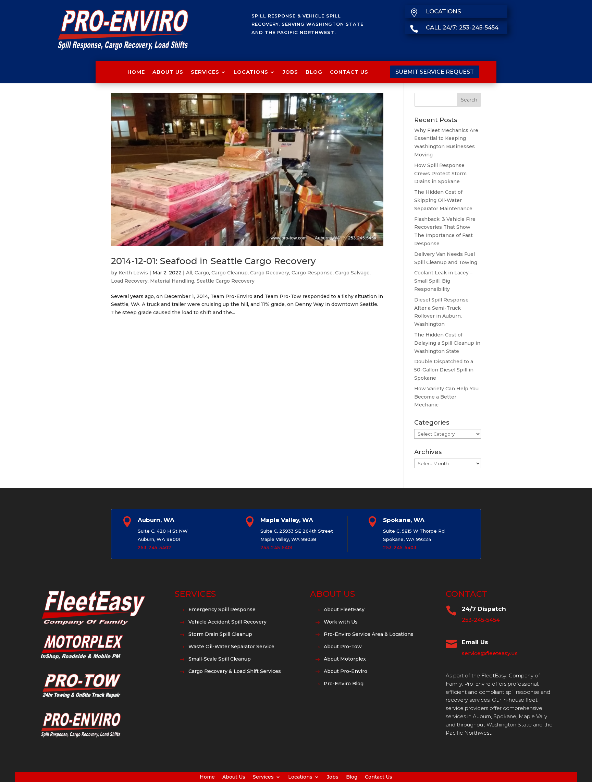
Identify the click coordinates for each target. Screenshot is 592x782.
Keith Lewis (133, 273)
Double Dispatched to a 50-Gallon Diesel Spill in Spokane (443, 369)
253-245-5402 (154, 547)
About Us (167, 72)
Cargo (202, 273)
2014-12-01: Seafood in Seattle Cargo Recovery (213, 261)
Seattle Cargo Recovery (226, 281)
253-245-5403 (399, 547)
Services (205, 72)
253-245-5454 (481, 620)
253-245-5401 (276, 547)
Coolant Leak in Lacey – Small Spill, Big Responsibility (443, 281)
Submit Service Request (434, 72)
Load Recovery (129, 281)
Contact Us (349, 72)
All (189, 273)
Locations (251, 72)
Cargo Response (312, 273)
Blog (314, 72)
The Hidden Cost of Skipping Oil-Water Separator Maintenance (443, 200)
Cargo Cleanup (229, 273)
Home (136, 72)
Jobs (290, 72)
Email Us (475, 642)
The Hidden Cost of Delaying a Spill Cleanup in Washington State (447, 343)
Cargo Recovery (269, 273)
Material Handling (172, 281)
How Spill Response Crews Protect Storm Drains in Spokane (440, 173)
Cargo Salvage (352, 273)
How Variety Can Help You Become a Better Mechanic (446, 397)
